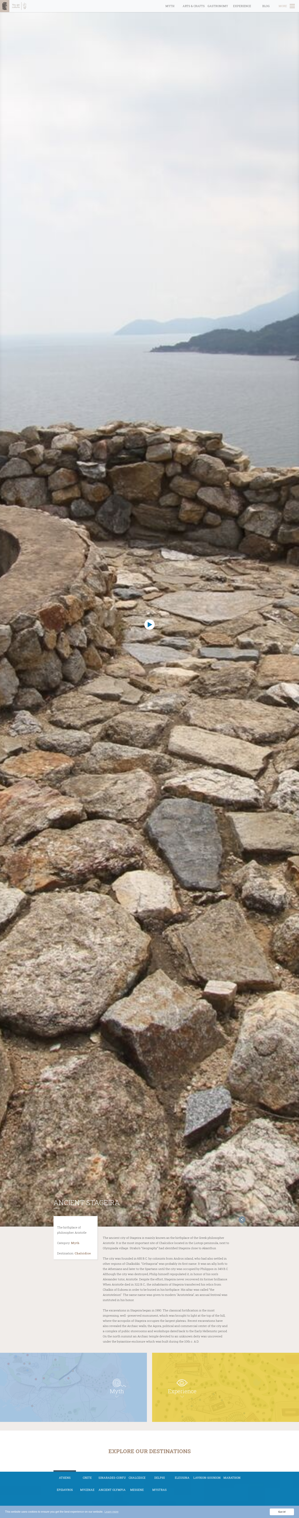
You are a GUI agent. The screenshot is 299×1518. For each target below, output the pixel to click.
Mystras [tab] (159, 1490)
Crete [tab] (87, 1477)
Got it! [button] (282, 1511)
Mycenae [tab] (87, 1490)
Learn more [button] (112, 1511)
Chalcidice (83, 1253)
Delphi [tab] (159, 1477)
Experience (242, 6)
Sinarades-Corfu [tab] (112, 1477)
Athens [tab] (65, 1477)
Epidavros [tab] (65, 1490)
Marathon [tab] (232, 1477)
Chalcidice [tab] (137, 1477)
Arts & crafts (194, 6)
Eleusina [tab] (182, 1477)
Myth (169, 6)
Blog (266, 6)
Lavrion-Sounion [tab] (207, 1477)
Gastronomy (217, 6)
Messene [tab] (137, 1490)
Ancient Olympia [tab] (112, 1490)
